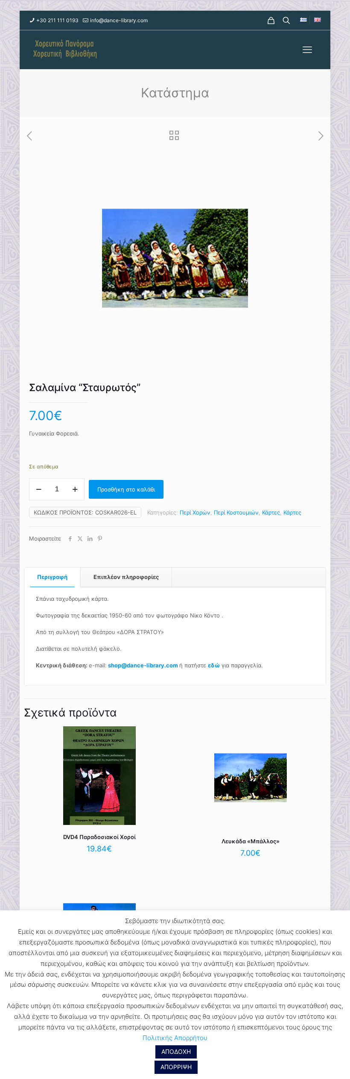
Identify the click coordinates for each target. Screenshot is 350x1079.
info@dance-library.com (119, 20)
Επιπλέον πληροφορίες (126, 576)
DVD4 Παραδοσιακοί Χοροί (99, 836)
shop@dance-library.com (143, 665)
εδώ (214, 665)
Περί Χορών (195, 512)
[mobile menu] (307, 49)
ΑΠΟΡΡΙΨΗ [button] (176, 1066)
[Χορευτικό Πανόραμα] (63, 49)
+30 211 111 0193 (57, 20)
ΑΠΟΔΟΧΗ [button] (176, 1051)
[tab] (52, 577)
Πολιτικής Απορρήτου (175, 1038)
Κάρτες (271, 512)
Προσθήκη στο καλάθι (126, 489)
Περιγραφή (52, 576)
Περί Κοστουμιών (236, 512)
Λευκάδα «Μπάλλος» (251, 841)
